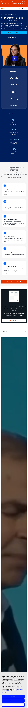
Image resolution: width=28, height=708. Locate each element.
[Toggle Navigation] (26, 8)
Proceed (13, 696)
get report (14, 320)
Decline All (13, 700)
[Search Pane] (23, 8)
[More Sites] (19, 8)
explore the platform (14, 281)
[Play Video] (14, 55)
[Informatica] (4, 8)
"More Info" (18, 689)
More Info (13, 704)
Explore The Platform (13, 37)
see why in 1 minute (14, 32)
